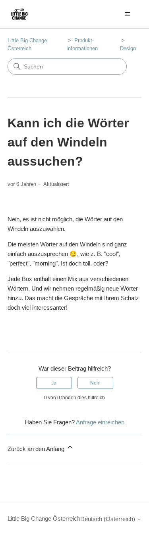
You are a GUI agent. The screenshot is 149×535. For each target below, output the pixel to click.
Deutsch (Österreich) (108, 518)
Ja (53, 383)
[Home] (19, 14)
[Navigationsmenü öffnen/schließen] (127, 14)
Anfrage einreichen (100, 422)
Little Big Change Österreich (44, 518)
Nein (95, 383)
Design (128, 48)
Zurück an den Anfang (37, 448)
